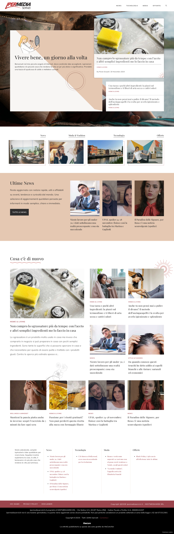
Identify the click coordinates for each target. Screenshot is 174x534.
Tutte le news (19, 212)
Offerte (157, 6)
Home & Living (102, 67)
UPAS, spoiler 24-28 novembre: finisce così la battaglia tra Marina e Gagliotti (105, 421)
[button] (166, 5)
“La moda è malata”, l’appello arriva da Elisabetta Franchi (115, 471)
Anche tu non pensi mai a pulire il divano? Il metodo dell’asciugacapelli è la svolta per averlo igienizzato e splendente (134, 101)
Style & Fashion (135, 358)
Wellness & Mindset (19, 413)
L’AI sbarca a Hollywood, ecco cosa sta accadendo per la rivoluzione (88, 459)
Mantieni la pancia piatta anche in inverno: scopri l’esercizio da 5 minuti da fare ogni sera (28, 421)
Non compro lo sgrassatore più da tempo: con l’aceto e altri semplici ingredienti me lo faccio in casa (128, 59)
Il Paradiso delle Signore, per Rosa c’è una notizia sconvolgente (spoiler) (149, 223)
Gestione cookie (167, 532)
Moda (145, 6)
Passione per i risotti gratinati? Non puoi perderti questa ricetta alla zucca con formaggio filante (66, 421)
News (119, 6)
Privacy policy (30, 504)
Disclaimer (47, 504)
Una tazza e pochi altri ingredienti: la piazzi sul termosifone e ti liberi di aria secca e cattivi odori (132, 86)
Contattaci (104, 518)
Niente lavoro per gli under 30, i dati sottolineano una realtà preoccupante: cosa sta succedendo (58, 462)
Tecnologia (132, 6)
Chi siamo (15, 504)
